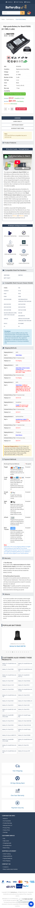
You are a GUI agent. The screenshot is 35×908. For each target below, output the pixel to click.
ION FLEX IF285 (7, 310)
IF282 (19, 296)
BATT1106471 (7, 278)
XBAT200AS (7, 275)
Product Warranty (7, 823)
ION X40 (20, 312)
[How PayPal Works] (22, 886)
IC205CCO (6, 290)
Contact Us (5, 867)
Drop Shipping (6, 860)
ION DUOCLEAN (7, 299)
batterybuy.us (13, 892)
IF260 (5, 296)
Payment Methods (7, 858)
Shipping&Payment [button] (17, 125)
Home (3, 19)
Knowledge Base (7, 845)
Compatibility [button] (17, 121)
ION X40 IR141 (21, 315)
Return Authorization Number (10, 869)
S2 (19, 326)
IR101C (5, 323)
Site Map (5, 832)
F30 (19, 287)
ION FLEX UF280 (22, 310)
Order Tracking (19, 2)
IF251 (19, 293)
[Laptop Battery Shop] (17, 7)
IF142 (19, 290)
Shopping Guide (7, 843)
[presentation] (17, 118)
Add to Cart (22, 109)
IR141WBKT (21, 323)
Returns (15, 215)
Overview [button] (17, 118)
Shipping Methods (7, 856)
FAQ (4, 838)
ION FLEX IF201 (7, 304)
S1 (4, 326)
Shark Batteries (10, 19)
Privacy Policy (6, 827)
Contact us (9, 2)
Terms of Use (6, 830)
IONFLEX (6, 318)
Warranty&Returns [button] (17, 128)
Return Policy (6, 847)
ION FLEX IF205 (7, 307)
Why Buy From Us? (7, 825)
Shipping (28, 2)
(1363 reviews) (13, 103)
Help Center (6, 841)
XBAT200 (20, 275)
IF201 (5, 293)
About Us (5, 818)
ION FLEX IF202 (21, 304)
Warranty (21, 215)
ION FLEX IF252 (21, 307)
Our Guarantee (7, 821)
